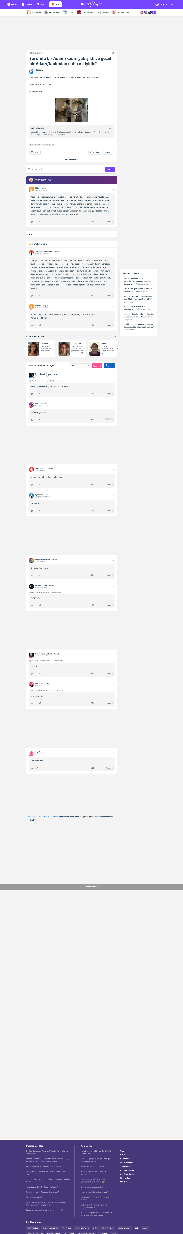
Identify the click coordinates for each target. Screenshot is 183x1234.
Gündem (106, 12)
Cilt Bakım (67, 1228)
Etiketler (123, 1182)
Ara (42, 4)
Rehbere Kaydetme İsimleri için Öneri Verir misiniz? (45, 1166)
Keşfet (28, 4)
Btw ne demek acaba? (34, 1197)
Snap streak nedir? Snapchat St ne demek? (42, 1192)
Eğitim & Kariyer (124, 1228)
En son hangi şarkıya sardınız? (92, 1187)
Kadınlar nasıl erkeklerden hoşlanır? (94, 1192)
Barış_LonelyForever (43, 374)
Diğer (95, 1228)
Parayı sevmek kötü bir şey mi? (93, 1166)
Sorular (56, 817)
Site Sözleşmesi (126, 1163)
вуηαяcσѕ (39, 495)
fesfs (37, 404)
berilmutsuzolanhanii (43, 654)
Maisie (38, 306)
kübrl (37, 188)
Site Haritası (125, 1178)
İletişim (123, 1155)
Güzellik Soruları (48, 145)
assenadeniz (40, 468)
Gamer (145, 1228)
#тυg (31, 91)
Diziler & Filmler (108, 1228)
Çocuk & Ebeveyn (82, 1228)
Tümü (114, 337)
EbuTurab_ (39, 684)
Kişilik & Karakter (36, 53)
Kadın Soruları (35, 145)
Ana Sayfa (32, 817)
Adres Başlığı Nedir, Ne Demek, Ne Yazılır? (42, 1187)
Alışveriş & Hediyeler (50, 1228)
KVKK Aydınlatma (127, 1170)
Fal (136, 1228)
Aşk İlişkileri (36, 12)
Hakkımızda (125, 1159)
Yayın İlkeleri (125, 1166)
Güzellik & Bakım (123, 12)
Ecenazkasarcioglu (42, 559)
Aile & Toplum (33, 1228)
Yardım (123, 1151)
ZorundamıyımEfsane (43, 252)
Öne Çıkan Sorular (127, 1174)
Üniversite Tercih (88, 12)
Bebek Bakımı (54, 12)
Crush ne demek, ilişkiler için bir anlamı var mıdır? (44, 1210)
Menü (14, 4)
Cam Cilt (70, 12)
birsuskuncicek (41, 585)
